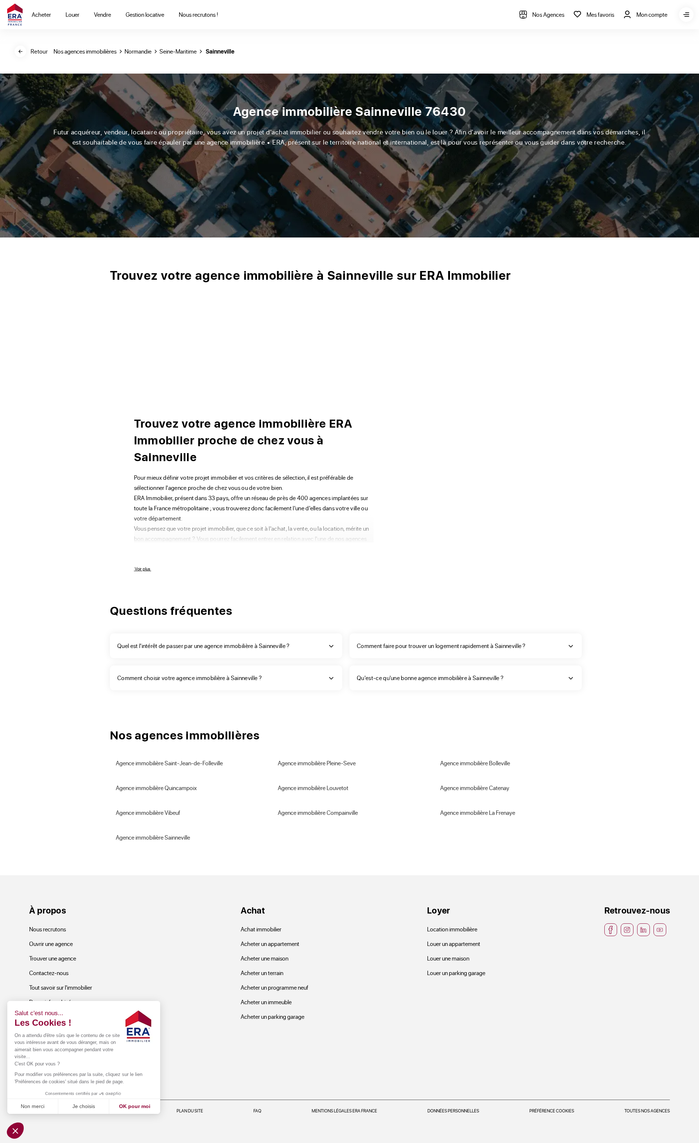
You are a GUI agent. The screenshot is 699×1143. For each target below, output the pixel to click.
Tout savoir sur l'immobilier (60, 987)
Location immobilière (452, 929)
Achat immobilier (261, 929)
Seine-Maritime (178, 51)
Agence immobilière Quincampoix (156, 788)
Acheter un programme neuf (274, 987)
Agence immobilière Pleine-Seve (317, 763)
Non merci (32, 1106)
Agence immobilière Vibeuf (148, 812)
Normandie (138, 51)
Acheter (41, 14)
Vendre (102, 14)
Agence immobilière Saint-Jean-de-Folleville (169, 763)
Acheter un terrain (262, 973)
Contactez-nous (48, 973)
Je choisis (83, 1106)
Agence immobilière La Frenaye (477, 812)
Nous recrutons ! (198, 14)
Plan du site (190, 1110)
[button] (15, 1130)
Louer (72, 14)
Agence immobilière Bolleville (475, 763)
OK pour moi (134, 1106)
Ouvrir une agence (51, 943)
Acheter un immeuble (266, 1002)
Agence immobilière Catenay (474, 788)
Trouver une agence (52, 958)
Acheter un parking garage (272, 1016)
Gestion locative (145, 14)
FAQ (257, 1110)
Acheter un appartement (270, 943)
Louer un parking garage (456, 973)
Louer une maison (448, 958)
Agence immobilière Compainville (318, 812)
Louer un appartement (453, 943)
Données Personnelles (453, 1110)
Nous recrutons (47, 929)
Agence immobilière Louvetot (313, 788)
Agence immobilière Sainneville (153, 837)
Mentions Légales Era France (344, 1110)
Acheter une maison (264, 958)
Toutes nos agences (647, 1110)
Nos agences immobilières (85, 51)
